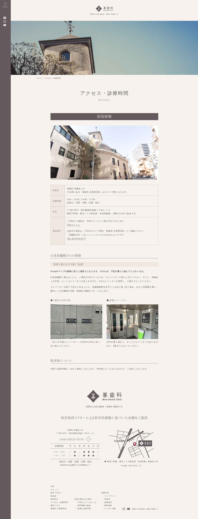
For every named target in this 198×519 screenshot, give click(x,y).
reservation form (72, 439)
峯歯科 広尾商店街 (59, 509)
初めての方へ (56, 493)
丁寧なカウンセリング (87, 502)
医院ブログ (55, 505)
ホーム (39, 78)
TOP (53, 486)
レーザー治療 (110, 509)
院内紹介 (54, 499)
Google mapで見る (129, 466)
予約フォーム (73, 225)
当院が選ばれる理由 (82, 499)
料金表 (53, 496)
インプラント (110, 496)
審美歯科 (108, 505)
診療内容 (105, 493)
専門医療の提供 (84, 505)
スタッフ (54, 490)
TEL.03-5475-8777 (76, 239)
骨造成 (107, 499)
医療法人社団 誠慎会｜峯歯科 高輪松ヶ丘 (145, 509)
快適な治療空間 (84, 509)
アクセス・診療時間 (53, 78)
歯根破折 (108, 502)
